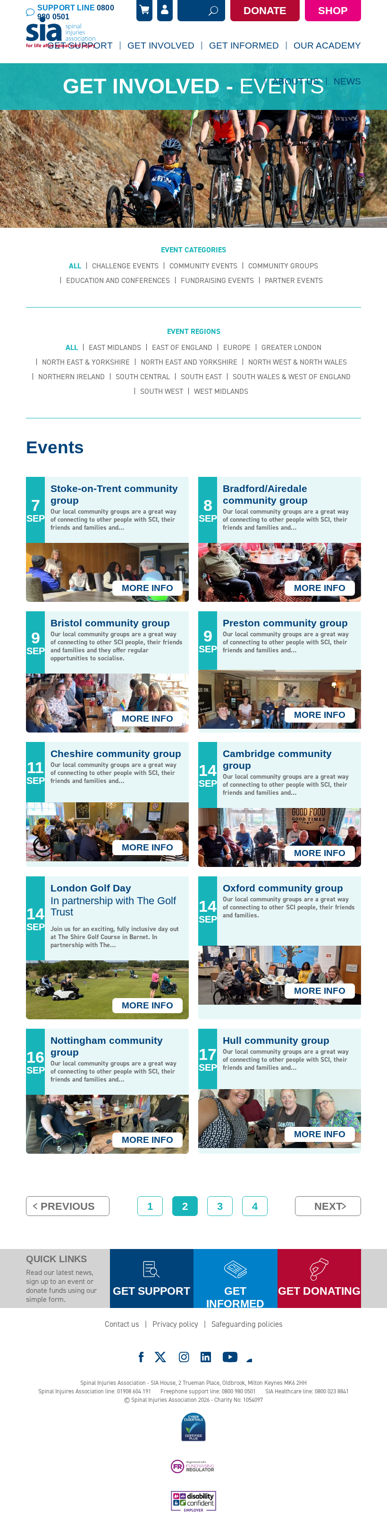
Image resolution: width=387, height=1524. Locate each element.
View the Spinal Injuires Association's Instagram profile (184, 1357)
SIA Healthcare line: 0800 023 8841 (307, 1391)
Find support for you (84, 70)
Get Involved (160, 45)
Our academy (327, 45)
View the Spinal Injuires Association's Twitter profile (161, 1357)
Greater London (291, 347)
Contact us (122, 1324)
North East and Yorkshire (189, 362)
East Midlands (115, 347)
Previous (68, 1206)
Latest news (277, 106)
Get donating (319, 1291)
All (75, 266)
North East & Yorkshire (86, 362)
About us (295, 81)
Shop (333, 11)
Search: (189, 11)
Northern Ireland (71, 377)
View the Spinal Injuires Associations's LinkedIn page (206, 1357)
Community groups (283, 266)
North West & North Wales (297, 362)
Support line (75, 12)
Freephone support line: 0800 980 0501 (208, 1391)
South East (201, 377)
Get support (151, 1291)
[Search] (213, 10)
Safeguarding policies (247, 1324)
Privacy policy (175, 1324)
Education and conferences (118, 280)
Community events (203, 266)
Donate (265, 11)
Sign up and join (158, 70)
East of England (182, 347)
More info (147, 588)
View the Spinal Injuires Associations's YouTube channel (230, 1357)
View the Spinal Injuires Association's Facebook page (141, 1357)
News (347, 81)
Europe (237, 347)
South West (161, 391)
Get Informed (244, 45)
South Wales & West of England (292, 377)
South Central (143, 377)
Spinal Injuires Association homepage (61, 33)
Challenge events (125, 266)
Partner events (294, 280)
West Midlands (221, 391)
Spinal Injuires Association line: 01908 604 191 (94, 1391)
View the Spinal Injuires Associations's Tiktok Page (248, 1357)
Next (328, 1206)
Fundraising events (217, 280)
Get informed (235, 1296)
